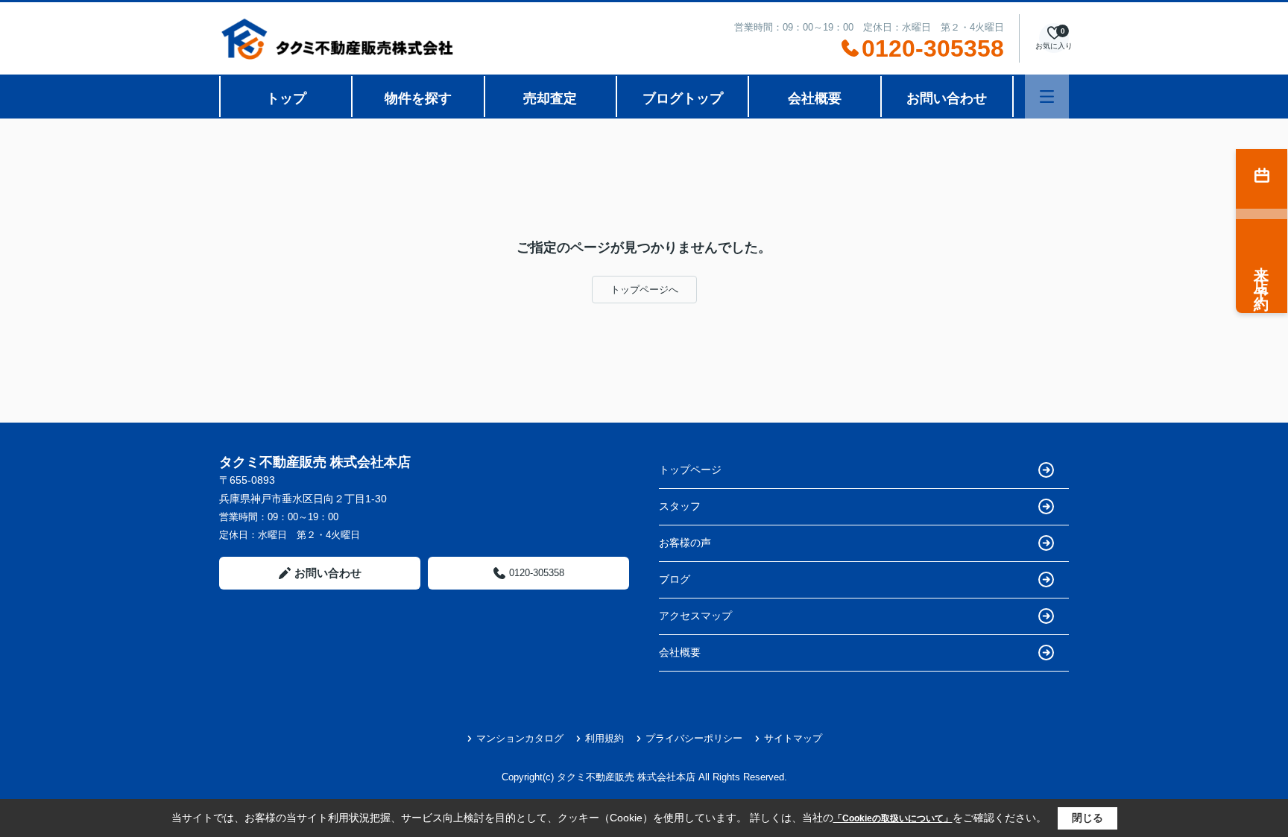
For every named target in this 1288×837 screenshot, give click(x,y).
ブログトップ (683, 98)
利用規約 (604, 738)
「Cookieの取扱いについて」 (893, 818)
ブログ (674, 579)
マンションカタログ (520, 738)
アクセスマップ (695, 616)
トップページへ (644, 289)
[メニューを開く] (1046, 96)
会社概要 (815, 98)
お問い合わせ (946, 98)
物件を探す (418, 98)
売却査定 (550, 98)
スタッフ (680, 506)
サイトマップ (793, 738)
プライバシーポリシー (693, 738)
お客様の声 (685, 543)
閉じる (1087, 818)
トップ (286, 98)
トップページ (690, 470)
